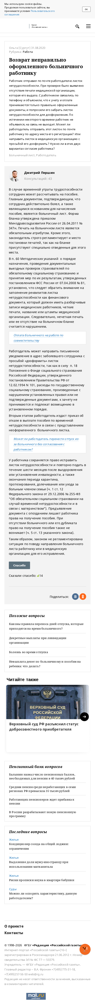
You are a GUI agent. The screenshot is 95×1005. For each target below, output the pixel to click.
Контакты (13, 932)
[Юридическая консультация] (15, 26)
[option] (47, 718)
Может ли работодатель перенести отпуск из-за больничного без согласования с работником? (46, 444)
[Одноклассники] (83, 596)
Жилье (14, 839)
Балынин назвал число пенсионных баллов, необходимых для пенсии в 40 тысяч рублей (42, 776)
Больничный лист (22, 155)
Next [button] (84, 717)
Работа (28, 52)
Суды (13, 889)
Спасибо (19, 565)
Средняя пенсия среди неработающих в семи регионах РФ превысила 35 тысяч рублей (42, 789)
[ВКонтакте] (75, 596)
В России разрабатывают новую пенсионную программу (42, 814)
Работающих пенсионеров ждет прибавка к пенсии (41, 801)
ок (86, 9)
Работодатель (46, 155)
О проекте (13, 926)
